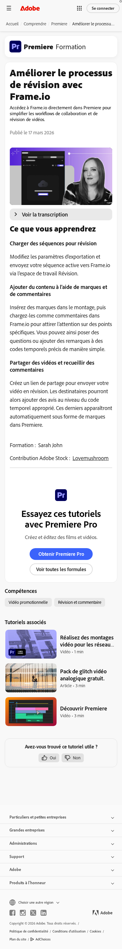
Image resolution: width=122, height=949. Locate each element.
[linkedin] (43, 913)
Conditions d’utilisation (69, 931)
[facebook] (12, 913)
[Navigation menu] (9, 8)
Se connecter (103, 8)
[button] (79, 8)
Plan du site (17, 939)
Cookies (95, 931)
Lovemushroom (91, 458)
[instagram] (23, 913)
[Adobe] (30, 8)
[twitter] (33, 913)
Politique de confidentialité (28, 931)
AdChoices (43, 939)
